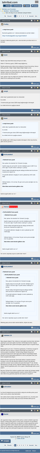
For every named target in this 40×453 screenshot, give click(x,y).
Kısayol (31, 20)
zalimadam (7, 387)
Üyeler (28, 6)
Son (36, 16)
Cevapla (6, 441)
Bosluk (6, 414)
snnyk (6, 91)
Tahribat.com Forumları (9, 9)
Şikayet (34, 20)
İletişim (34, 450)
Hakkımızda (28, 450)
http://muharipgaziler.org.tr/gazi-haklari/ (14, 36)
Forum (8, 6)
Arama (36, 6)
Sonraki (31, 16)
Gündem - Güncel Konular (11, 11)
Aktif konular (18, 6)
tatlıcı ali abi (20, 438)
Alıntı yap (36, 47)
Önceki (9, 16)
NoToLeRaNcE (8, 154)
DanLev (6, 207)
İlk (5, 16)
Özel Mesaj (37, 20)
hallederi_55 (8, 335)
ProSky (6, 24)
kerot (5, 55)
